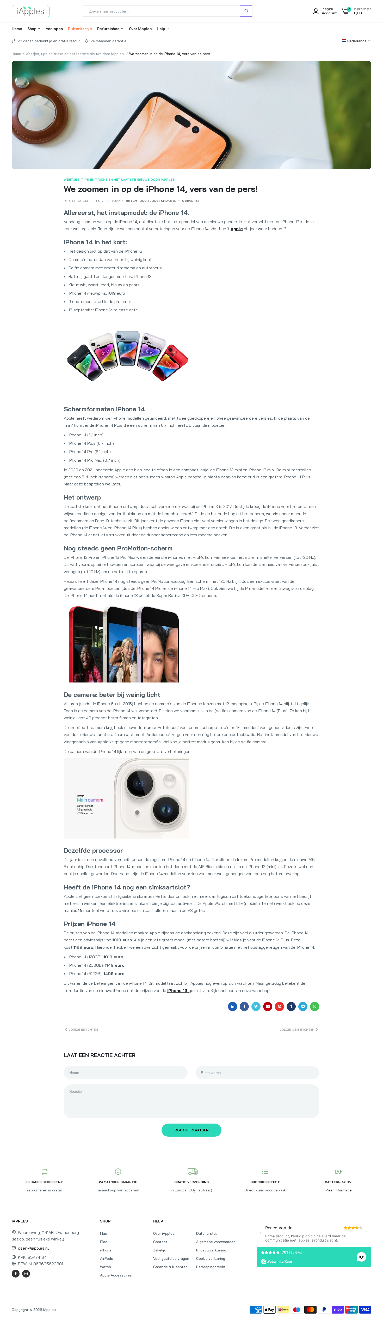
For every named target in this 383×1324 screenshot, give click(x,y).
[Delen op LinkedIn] (232, 1006)
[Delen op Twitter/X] (256, 1006)
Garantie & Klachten (170, 1266)
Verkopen (54, 28)
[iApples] (31, 11)
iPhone (106, 1250)
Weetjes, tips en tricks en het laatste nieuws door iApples (75, 53)
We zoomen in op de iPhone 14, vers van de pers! (161, 188)
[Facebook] (16, 1274)
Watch (105, 1266)
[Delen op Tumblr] (291, 1006)
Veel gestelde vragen (171, 1258)
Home (17, 28)
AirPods (106, 1258)
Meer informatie (338, 1190)
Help (161, 28)
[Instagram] (26, 1274)
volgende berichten (297, 1029)
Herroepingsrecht (211, 1266)
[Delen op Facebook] (244, 1006)
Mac (103, 1233)
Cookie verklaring (210, 1258)
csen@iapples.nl (33, 1248)
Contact (160, 1241)
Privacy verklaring (211, 1250)
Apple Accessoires (116, 1275)
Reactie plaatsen (191, 1130)
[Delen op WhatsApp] (314, 1006)
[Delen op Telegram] (302, 1006)
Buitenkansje (80, 28)
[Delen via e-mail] (267, 1006)
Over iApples (140, 28)
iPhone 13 (178, 990)
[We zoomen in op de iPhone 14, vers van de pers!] (191, 115)
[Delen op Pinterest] (279, 1006)
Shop (32, 28)
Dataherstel (206, 1233)
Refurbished (109, 28)
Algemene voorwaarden (216, 1241)
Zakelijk (159, 1250)
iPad (103, 1241)
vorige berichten (83, 1029)
